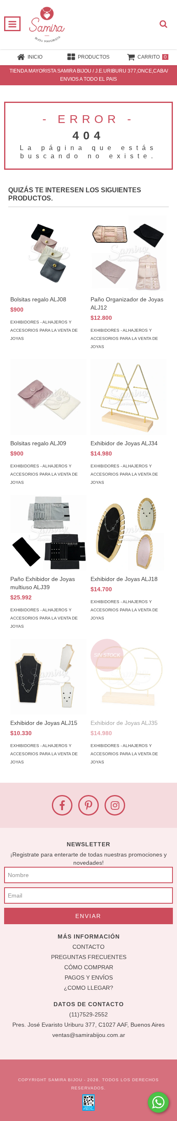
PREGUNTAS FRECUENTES (88, 957)
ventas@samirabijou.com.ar (88, 1035)
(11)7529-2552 (88, 1014)
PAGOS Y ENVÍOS (89, 977)
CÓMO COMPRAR (88, 967)
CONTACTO (88, 946)
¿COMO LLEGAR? (88, 987)
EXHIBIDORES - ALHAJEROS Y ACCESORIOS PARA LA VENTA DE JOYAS (44, 330)
